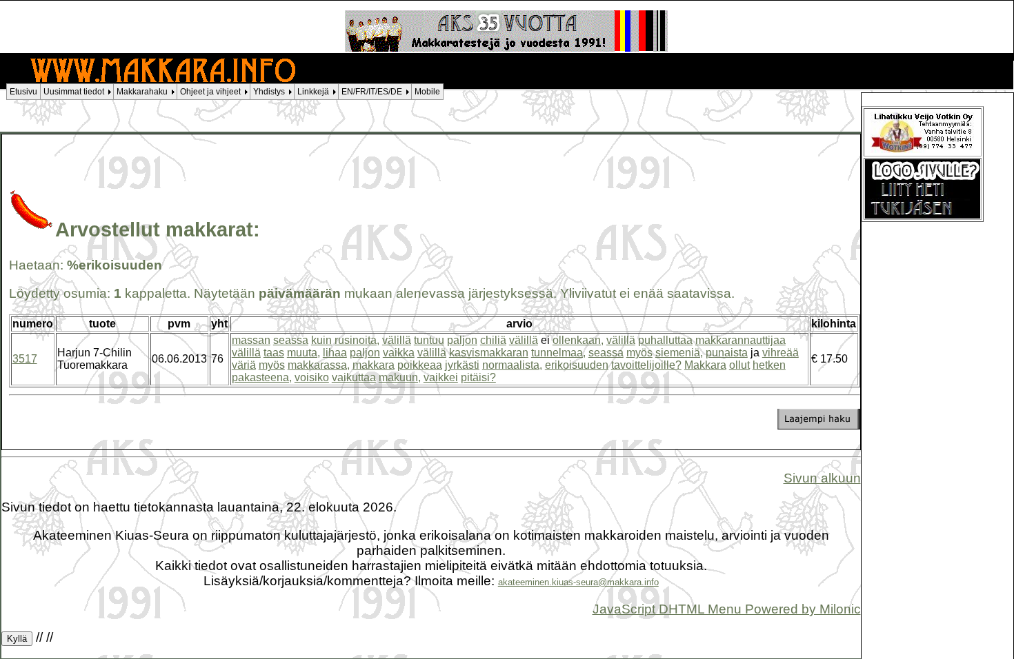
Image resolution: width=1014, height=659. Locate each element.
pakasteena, (262, 377)
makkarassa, (319, 365)
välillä (396, 340)
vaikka (399, 352)
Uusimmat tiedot (73, 92)
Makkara (705, 365)
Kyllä (17, 638)
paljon (462, 340)
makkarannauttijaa (740, 340)
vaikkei (441, 377)
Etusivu (23, 92)
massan (251, 340)
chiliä (493, 340)
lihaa (335, 352)
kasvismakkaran (488, 352)
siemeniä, (679, 352)
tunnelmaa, (558, 352)
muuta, (303, 352)
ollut (739, 365)
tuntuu (429, 340)
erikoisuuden (576, 365)
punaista (727, 352)
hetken (769, 365)
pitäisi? (478, 377)
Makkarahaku (142, 92)
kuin (321, 340)
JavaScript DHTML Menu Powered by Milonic (727, 609)
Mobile (427, 92)
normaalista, (512, 365)
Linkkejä (313, 92)
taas (274, 352)
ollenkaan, (578, 340)
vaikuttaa (354, 377)
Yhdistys (269, 92)
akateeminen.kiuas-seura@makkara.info (578, 582)
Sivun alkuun (822, 478)
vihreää (780, 352)
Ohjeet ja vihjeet (210, 92)
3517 (24, 359)
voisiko (312, 377)
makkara (373, 365)
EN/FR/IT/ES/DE (371, 92)
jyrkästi (462, 365)
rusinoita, (357, 340)
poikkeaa (419, 365)
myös (639, 352)
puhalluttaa (665, 340)
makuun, (400, 377)
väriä (244, 365)
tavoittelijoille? (646, 365)
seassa (290, 340)
